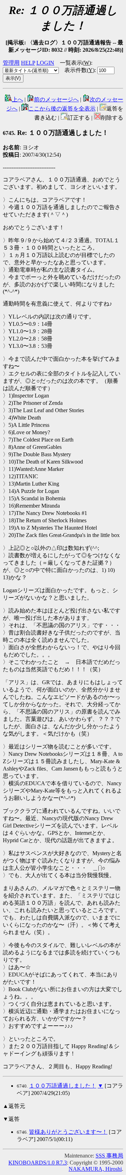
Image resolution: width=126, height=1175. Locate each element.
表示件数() (79, 70)
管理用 (11, 63)
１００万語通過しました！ (62, 1086)
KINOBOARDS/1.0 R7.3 (37, 1163)
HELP (28, 63)
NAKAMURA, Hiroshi (95, 1169)
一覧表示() (75, 63)
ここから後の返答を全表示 (62, 109)
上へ (17, 99)
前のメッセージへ (56, 99)
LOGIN (45, 63)
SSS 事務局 (109, 1156)
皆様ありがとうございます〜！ (68, 1132)
